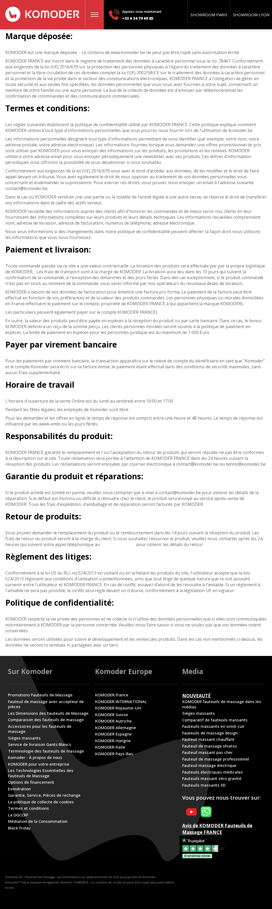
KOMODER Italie (110, 747)
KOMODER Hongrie (113, 740)
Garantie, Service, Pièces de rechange (44, 795)
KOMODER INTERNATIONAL (121, 701)
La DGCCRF (18, 814)
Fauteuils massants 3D (204, 785)
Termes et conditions (28, 808)
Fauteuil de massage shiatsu (209, 746)
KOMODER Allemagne (115, 727)
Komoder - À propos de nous (35, 757)
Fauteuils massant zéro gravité (211, 778)
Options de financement (31, 782)
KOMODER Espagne (113, 734)
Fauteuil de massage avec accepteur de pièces (46, 704)
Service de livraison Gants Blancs (39, 744)
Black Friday (19, 828)
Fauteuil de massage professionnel (215, 759)
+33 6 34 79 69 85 (137, 18)
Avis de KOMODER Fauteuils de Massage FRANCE (217, 829)
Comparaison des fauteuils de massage (46, 719)
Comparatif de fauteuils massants (215, 719)
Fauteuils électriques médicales (212, 772)
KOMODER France (111, 694)
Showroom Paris (208, 14)
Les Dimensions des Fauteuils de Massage (48, 713)
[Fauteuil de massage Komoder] (42, 14)
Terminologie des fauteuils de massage (46, 751)
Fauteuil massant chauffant (208, 739)
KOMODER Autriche (113, 721)
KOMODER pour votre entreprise (38, 764)
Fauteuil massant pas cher (207, 752)
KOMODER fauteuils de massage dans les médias (221, 704)
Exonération (19, 788)
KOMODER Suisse (111, 714)
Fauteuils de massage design (210, 733)
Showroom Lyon (251, 14)
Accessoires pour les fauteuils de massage (39, 729)
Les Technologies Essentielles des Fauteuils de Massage (40, 773)
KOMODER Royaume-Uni (118, 707)
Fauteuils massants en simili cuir (213, 726)
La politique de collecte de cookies (41, 801)
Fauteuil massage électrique (209, 765)
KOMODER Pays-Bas (114, 753)
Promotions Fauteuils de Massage (40, 694)
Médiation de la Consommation (37, 821)
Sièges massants (24, 738)
